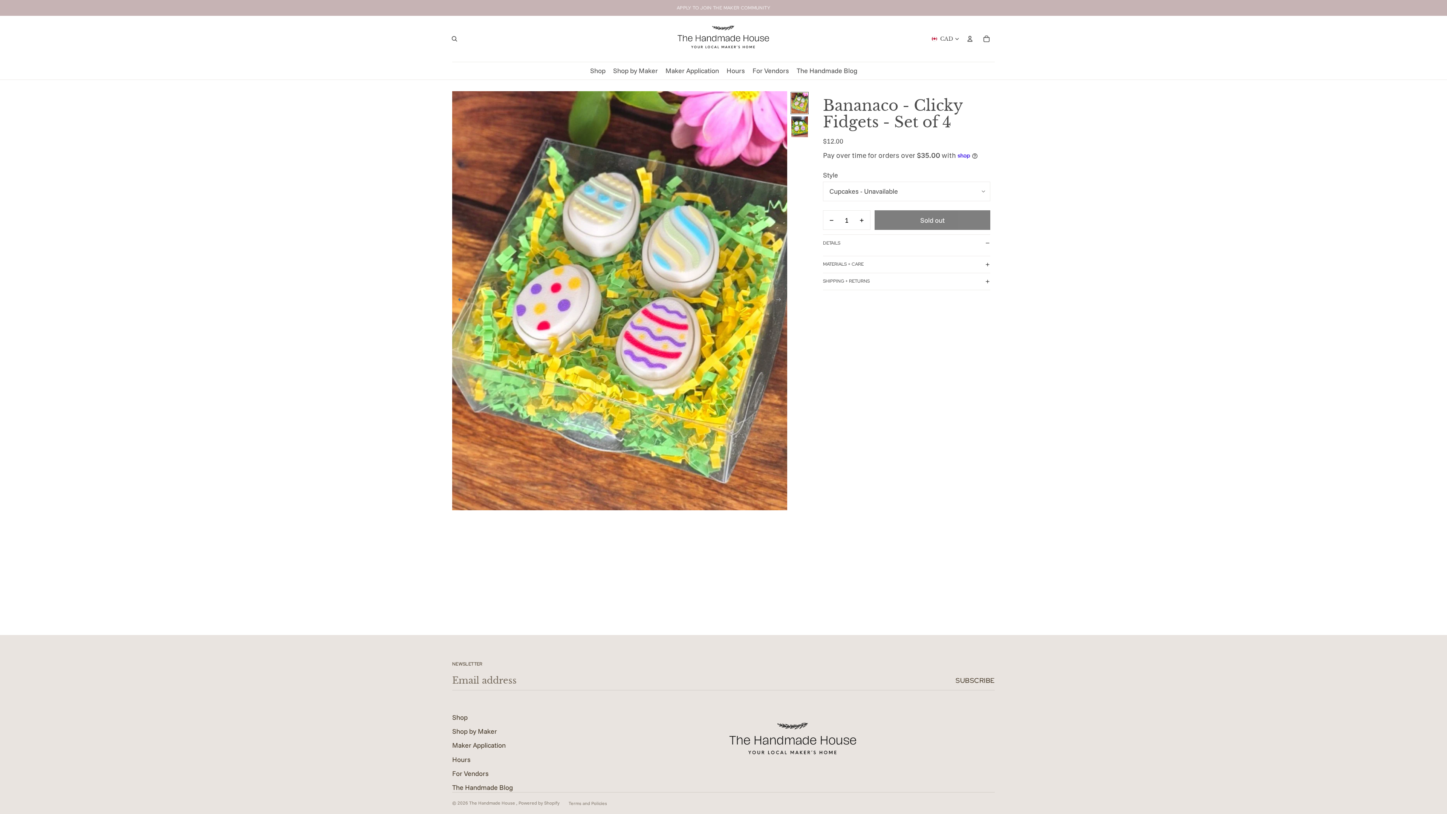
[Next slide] (781, 300)
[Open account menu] (970, 39)
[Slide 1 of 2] (799, 103)
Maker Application (479, 745)
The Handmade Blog (482, 787)
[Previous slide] (458, 300)
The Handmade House (492, 803)
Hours (461, 759)
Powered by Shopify (539, 803)
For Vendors (470, 773)
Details (831, 243)
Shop (460, 717)
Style (830, 175)
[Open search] (454, 39)
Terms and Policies (588, 803)
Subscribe (975, 680)
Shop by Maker (474, 731)
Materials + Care (843, 264)
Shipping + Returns (846, 281)
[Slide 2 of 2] (799, 126)
